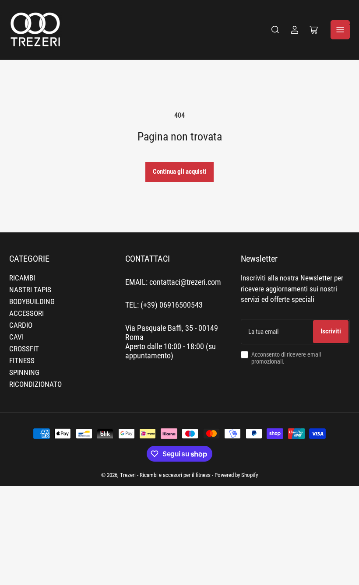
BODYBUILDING (32, 302)
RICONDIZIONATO (35, 384)
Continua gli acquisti (180, 171)
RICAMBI (22, 278)
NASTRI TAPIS (30, 290)
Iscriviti (330, 331)
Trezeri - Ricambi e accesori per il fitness (165, 475)
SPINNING (24, 372)
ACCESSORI (26, 313)
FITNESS (22, 361)
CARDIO (20, 325)
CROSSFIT (24, 349)
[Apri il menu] (340, 29)
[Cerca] (275, 29)
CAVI (16, 337)
